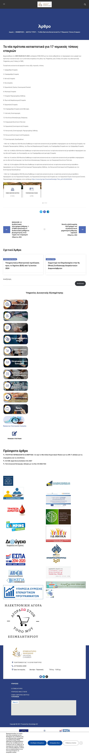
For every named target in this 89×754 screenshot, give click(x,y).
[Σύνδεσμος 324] (14, 434)
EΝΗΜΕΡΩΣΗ (20, 32)
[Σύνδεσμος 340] (58, 534)
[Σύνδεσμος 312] (15, 305)
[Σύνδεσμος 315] (15, 340)
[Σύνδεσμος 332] (15, 542)
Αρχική (11, 32)
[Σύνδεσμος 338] (58, 500)
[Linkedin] (43, 676)
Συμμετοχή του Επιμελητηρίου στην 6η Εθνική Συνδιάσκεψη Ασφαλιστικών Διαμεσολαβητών (64, 265)
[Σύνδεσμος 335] (23, 592)
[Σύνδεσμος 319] (15, 386)
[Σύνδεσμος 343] (66, 584)
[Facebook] (40, 676)
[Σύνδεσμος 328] (8, 481)
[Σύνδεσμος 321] (15, 409)
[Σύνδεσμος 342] (58, 572)
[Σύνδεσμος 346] (44, 662)
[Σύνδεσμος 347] (44, 666)
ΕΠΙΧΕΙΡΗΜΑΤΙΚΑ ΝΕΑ (10, 259)
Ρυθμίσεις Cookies (71, 743)
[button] (85, 4)
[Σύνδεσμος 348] (44, 669)
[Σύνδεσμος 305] (44, 229)
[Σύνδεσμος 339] (58, 516)
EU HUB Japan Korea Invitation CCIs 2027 (18, 461)
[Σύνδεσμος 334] (15, 576)
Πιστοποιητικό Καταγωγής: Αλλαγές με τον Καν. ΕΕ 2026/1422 (25, 464)
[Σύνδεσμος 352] (43, 688)
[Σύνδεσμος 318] (15, 374)
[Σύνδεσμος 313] (15, 316)
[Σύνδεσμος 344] (50, 594)
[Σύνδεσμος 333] (15, 559)
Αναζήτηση (7, 279)
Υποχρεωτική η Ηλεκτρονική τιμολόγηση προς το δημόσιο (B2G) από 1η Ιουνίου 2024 (22, 265)
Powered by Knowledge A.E (29, 724)
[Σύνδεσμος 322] (13, 420)
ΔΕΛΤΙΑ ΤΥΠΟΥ (31, 32)
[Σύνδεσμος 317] (15, 363)
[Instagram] (46, 676)
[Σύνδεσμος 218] (44, 4)
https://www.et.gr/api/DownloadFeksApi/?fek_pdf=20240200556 (52, 179)
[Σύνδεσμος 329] (13, 493)
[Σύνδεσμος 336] (23, 620)
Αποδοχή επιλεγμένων (37, 743)
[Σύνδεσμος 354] (43, 694)
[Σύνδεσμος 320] (15, 398)
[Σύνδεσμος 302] (48, 211)
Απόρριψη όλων (55, 743)
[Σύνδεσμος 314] (15, 328)
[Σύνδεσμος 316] (15, 351)
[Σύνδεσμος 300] (41, 211)
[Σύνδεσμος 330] (15, 509)
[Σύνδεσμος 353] (43, 691)
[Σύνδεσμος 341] (56, 553)
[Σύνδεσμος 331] (15, 526)
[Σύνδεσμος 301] (44, 211)
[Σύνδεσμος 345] (24, 652)
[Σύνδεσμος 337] (58, 483)
